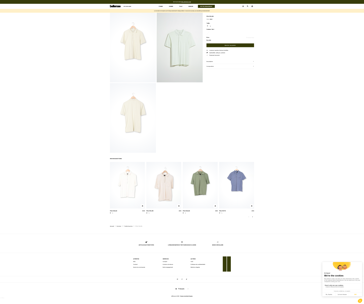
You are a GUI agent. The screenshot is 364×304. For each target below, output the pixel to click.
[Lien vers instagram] (177, 279)
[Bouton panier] (252, 6)
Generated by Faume (186, 296)
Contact (135, 264)
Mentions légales (195, 267)
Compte (165, 261)
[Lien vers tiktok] (186, 279)
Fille (180, 6)
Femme (161, 6)
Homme (171, 6)
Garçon (190, 6)
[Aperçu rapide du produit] (142, 206)
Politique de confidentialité (198, 264)
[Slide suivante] (252, 217)
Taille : (208, 23)
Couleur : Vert (210, 29)
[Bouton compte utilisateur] (243, 6)
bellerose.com (186, 2)
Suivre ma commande (139, 267)
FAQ (134, 261)
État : (208, 37)
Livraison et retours (168, 264)
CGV (192, 261)
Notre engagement (206, 6)
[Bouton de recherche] (247, 6)
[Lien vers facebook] (182, 279)
